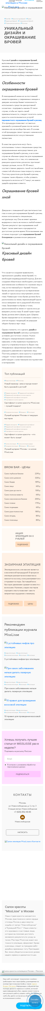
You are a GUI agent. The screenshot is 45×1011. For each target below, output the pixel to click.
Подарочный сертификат (26, 393)
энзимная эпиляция (11, 655)
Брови (28, 19)
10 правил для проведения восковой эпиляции (22, 718)
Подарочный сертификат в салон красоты (17, 395)
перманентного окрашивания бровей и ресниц (22, 120)
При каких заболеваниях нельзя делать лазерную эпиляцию (20, 690)
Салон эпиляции (10, 444)
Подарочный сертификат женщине (15, 398)
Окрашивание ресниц (12, 23)
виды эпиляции (10, 653)
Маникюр (20, 381)
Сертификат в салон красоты (13, 400)
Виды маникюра (10, 381)
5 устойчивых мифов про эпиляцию (22, 659)
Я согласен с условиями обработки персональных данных (21, 766)
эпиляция (22, 655)
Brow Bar (7, 19)
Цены (30, 604)
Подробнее (22, 545)
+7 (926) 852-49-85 (22, 812)
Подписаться (22, 774)
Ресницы (24, 23)
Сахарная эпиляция (11, 412)
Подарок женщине (10, 393)
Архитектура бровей (19, 19)
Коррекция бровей (10, 21)
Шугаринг (22, 412)
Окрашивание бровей (25, 21)
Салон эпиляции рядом (25, 444)
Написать (23, 832)
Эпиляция (30, 412)
